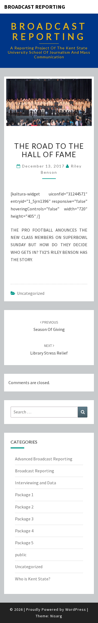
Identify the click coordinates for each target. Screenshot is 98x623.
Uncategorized (30, 293)
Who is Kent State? (32, 578)
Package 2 (24, 507)
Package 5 (24, 542)
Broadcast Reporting (34, 6)
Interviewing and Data (35, 482)
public (20, 554)
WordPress (75, 609)
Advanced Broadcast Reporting (43, 458)
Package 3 (24, 518)
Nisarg (56, 615)
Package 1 (24, 494)
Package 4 (24, 530)
